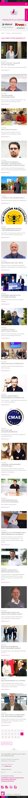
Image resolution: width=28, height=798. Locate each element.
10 (12, 734)
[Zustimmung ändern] (3, 793)
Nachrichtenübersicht (17, 33)
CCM (6, 1)
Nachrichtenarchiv (6, 743)
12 (18, 734)
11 (15, 734)
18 (15, 737)
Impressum (9, 794)
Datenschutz (17, 794)
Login (18, 1)
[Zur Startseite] (14, 11)
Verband (8, 33)
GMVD (3, 1)
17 (12, 737)
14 (2, 737)
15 (5, 737)
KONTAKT (24, 1)
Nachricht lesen (5, 70)
